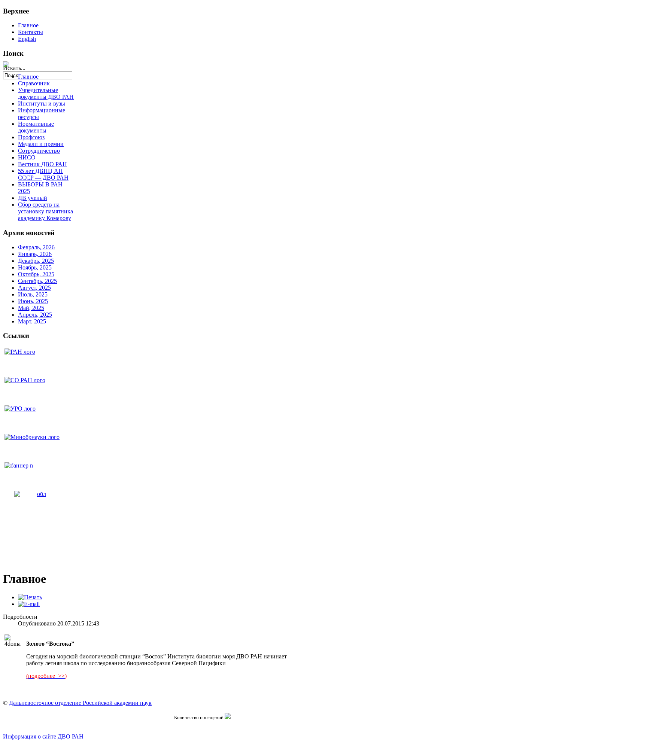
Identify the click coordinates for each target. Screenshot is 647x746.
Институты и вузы (41, 103)
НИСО (27, 157)
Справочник (34, 83)
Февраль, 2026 (36, 247)
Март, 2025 (32, 321)
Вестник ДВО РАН (42, 164)
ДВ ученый (32, 198)
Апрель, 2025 (35, 314)
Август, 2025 (34, 287)
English (27, 39)
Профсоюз (31, 137)
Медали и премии (41, 144)
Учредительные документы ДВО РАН (46, 93)
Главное (28, 25)
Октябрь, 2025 (36, 274)
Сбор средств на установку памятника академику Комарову (45, 211)
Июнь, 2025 (33, 301)
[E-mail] (29, 604)
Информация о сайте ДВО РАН (43, 736)
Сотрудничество (39, 150)
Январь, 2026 (35, 254)
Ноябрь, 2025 (35, 267)
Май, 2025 (31, 308)
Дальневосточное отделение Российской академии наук (80, 703)
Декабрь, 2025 (36, 261)
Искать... (14, 68)
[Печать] (30, 597)
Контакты (30, 32)
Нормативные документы (36, 127)
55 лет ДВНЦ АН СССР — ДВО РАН (43, 174)
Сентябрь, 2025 (37, 281)
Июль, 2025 (33, 294)
